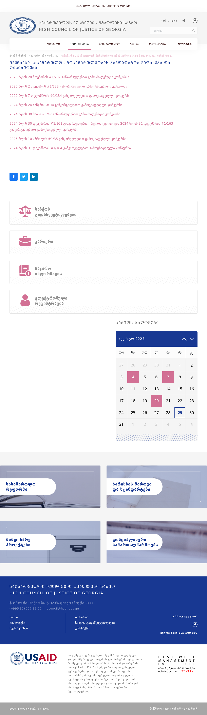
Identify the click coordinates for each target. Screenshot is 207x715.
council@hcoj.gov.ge (63, 608)
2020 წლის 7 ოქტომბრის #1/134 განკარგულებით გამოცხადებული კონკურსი (70, 96)
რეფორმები (158, 44)
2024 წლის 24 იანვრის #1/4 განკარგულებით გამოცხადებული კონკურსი (66, 105)
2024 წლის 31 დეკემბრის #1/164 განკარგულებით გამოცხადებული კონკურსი (70, 148)
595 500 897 (188, 632)
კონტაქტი (184, 44)
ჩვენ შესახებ (79, 44)
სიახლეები (17, 623)
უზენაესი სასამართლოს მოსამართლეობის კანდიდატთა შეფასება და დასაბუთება (117, 56)
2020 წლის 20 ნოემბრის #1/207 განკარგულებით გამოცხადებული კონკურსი (69, 77)
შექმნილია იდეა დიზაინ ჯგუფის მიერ (173, 708)
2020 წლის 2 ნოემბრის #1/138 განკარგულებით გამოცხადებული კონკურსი (68, 86)
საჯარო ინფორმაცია (44, 56)
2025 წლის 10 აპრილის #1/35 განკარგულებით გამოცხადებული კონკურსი (68, 139)
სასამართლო (109, 44)
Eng (174, 20)
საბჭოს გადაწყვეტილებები (95, 623)
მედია (134, 44)
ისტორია (82, 617)
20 (156, 400)
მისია (14, 617)
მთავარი (53, 44)
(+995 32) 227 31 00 (25, 608)
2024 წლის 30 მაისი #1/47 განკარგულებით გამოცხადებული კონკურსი (65, 114)
